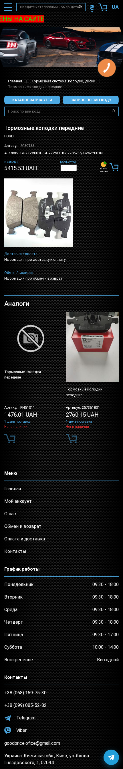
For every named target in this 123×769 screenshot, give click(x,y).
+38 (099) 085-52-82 (25, 705)
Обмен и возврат (22, 526)
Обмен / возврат (19, 272)
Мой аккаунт (18, 501)
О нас (10, 513)
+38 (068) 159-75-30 (25, 692)
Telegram (25, 718)
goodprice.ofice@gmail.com (32, 743)
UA (115, 7)
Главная (15, 81)
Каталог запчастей (32, 100)
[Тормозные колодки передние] (38, 212)
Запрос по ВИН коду (90, 100)
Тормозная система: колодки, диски (63, 81)
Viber (21, 730)
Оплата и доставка (24, 539)
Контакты (15, 551)
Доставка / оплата (20, 254)
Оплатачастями (104, 169)
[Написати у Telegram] (111, 757)
